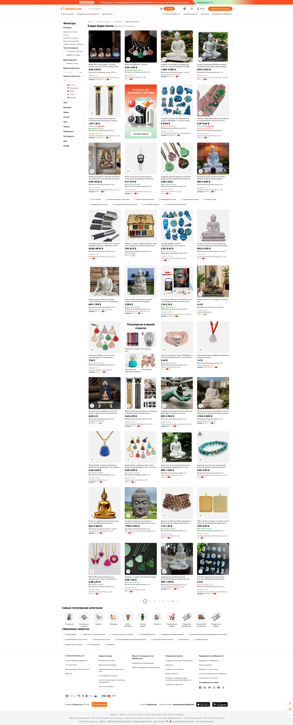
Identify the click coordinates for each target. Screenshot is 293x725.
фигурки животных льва (168, 199)
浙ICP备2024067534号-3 (205, 721)
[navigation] (73, 311)
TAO (164, 714)
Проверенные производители (143, 663)
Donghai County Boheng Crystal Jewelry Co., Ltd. (177, 133)
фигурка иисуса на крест (74, 644)
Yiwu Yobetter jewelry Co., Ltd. (135, 77)
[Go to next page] (177, 601)
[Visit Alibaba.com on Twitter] (209, 687)
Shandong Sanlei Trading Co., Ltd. (100, 309)
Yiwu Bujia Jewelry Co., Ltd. (98, 480)
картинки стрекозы (202, 639)
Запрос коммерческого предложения (146, 667)
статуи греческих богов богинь (162, 639)
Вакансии (68, 674)
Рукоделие (118, 22)
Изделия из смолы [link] (132, 22)
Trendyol (171, 714)
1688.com (122, 714)
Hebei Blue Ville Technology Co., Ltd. (210, 189)
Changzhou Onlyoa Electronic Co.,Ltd (138, 191)
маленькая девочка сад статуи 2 (76, 639)
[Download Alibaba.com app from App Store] (203, 704)
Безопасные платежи (107, 660)
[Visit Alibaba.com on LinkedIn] (204, 687)
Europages (180, 714)
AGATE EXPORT (130, 253)
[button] (161, 8)
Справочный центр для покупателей (179, 660)
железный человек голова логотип (125, 204)
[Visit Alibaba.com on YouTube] (218, 687)
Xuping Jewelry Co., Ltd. (205, 365)
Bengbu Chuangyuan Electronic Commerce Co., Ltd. (177, 314)
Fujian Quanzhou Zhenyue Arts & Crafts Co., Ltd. (105, 77)
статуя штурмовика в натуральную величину (131, 639)
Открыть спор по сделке (174, 669)
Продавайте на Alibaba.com (209, 660)
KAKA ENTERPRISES (204, 312)
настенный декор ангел (147, 634)
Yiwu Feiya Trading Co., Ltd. (170, 536)
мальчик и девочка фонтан (145, 199)
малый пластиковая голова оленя (118, 199)
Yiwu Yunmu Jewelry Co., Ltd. (171, 191)
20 (173, 601)
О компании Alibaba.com (74, 656)
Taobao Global (156, 714)
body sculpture (184, 639)
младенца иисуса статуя (99, 204)
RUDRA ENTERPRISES (96, 421)
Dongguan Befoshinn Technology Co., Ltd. (212, 536)
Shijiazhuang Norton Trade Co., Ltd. (137, 311)
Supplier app (152, 704)
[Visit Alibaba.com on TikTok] (223, 687)
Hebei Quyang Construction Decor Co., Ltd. (212, 77)
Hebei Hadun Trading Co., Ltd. (171, 475)
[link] (290, 703)
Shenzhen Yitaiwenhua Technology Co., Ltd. (104, 135)
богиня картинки (94, 644)
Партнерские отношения (208, 678)
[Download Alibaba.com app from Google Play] (220, 704)
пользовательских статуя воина (122, 634)
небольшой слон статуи (102, 639)
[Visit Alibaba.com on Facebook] (200, 687)
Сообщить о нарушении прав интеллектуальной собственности (178, 679)
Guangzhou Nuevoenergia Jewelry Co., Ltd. (212, 475)
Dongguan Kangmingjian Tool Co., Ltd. (102, 256)
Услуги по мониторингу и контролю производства (112, 681)
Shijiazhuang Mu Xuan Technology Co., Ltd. (176, 424)
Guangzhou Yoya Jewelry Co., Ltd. (209, 135)
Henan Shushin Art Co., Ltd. (206, 421)
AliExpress (114, 714)
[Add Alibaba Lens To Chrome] (99, 704)
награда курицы (71, 634)
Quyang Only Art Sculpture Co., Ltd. (101, 531)
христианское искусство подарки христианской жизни (209, 634)
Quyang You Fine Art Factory (171, 74)
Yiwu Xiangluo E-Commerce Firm (136, 480)
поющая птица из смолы (191, 199)
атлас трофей (96, 199)
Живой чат (169, 665)
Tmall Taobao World (135, 714)
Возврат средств (171, 674)
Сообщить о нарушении (174, 684)
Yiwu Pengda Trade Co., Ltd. (170, 367)
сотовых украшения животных (176, 204)
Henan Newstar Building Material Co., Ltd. (211, 256)
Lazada (146, 714)
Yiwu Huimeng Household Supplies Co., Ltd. (104, 189)
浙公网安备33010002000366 (184, 721)
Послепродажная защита (108, 676)
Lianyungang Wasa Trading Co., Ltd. (173, 258)
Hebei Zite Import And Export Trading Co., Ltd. (141, 531)
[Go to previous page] (140, 601)
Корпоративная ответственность (77, 669)
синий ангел (110, 644)
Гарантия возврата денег (108, 665)
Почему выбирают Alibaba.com (76, 660)
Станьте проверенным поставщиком (212, 674)
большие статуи (210, 199)
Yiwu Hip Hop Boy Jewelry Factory (101, 370)
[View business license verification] (167, 721)
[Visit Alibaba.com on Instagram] (214, 687)
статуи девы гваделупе (151, 204)
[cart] (192, 9)
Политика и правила (106, 686)
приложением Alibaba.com (183, 704)
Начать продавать (205, 665)
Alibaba (90, 22)
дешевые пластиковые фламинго (173, 634)
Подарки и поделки (103, 22)
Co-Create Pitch (71, 665)
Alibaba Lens (77, 704)
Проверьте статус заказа (208, 669)
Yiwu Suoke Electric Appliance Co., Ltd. (138, 424)
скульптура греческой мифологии (94, 634)
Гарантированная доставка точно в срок (111, 670)
